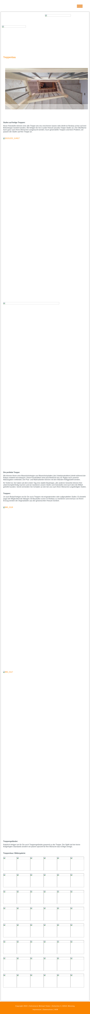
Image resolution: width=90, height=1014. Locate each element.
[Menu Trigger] (80, 6)
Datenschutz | (48, 1009)
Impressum (37, 1009)
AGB (56, 1009)
